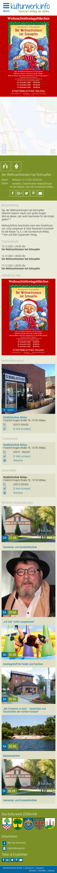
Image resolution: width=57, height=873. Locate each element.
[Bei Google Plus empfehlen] (20, 193)
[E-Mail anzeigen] (22, 428)
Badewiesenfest (11, 755)
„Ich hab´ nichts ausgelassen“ (19, 621)
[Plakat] (28, 317)
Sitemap (51, 871)
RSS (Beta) (42, 871)
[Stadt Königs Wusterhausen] (50, 824)
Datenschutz (29, 868)
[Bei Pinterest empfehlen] (33, 193)
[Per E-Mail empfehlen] (40, 193)
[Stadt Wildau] (28, 824)
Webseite (18, 460)
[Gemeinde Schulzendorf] (39, 824)
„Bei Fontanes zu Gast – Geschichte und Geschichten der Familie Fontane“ (24, 710)
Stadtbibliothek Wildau (15, 417)
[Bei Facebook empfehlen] (13, 193)
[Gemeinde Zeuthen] (7, 824)
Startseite (32, 871)
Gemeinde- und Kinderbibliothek (20, 547)
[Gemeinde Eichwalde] (17, 824)
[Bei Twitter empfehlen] (26, 193)
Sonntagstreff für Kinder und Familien (23, 664)
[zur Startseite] (30, 8)
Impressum (40, 868)
